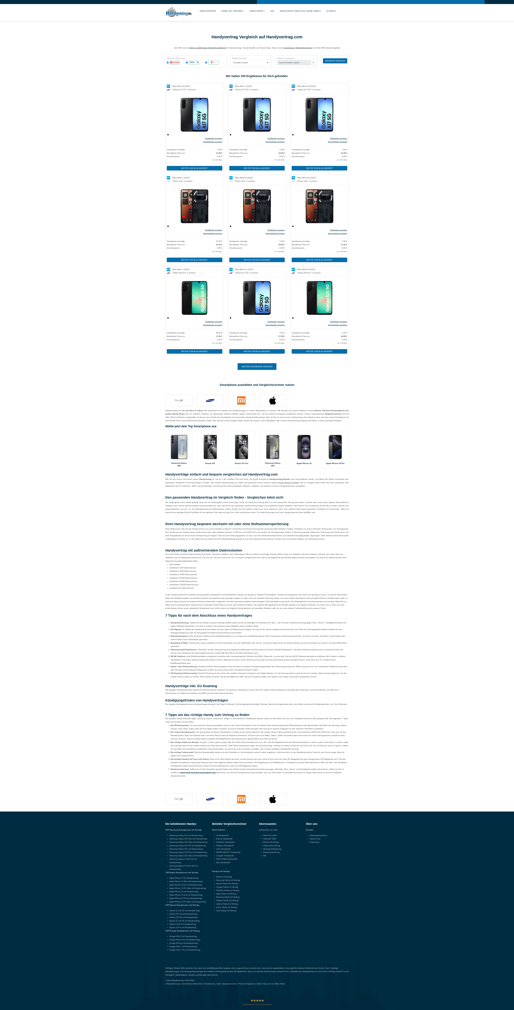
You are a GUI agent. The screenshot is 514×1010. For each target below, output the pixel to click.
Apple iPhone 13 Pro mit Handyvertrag (185, 898)
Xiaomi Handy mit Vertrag (227, 883)
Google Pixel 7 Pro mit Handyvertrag (184, 950)
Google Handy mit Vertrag (227, 887)
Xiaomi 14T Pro (241, 463)
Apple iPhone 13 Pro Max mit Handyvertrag (187, 902)
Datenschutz (315, 839)
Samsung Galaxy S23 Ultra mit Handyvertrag (188, 842)
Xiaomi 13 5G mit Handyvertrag (182, 924)
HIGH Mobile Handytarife (226, 859)
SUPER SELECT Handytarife (228, 852)
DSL (272, 11)
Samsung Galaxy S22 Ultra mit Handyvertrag (188, 856)
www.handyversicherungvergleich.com (198, 772)
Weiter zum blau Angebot (194, 168)
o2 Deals (331, 11)
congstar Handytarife (225, 856)
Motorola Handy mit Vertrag (227, 897)
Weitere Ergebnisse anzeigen (257, 366)
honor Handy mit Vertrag (226, 907)
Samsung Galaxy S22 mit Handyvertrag (186, 849)
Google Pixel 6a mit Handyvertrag (183, 943)
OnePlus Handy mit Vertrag (227, 890)
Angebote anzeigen (335, 61)
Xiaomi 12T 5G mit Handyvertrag (183, 914)
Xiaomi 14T (210, 463)
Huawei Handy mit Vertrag (227, 900)
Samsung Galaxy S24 (272, 464)
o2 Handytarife (222, 835)
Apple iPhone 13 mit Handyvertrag (183, 891)
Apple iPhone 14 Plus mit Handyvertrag (186, 881)
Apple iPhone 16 (303, 463)
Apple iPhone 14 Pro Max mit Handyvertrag (187, 888)
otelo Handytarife (223, 849)
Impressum (314, 842)
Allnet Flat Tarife (270, 835)
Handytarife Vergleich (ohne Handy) (300, 11)
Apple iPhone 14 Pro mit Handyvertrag (185, 885)
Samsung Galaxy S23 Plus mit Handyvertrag (188, 839)
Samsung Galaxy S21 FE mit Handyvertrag (187, 845)
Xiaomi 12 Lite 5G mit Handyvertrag (184, 910)
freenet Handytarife (224, 839)
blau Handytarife (223, 862)
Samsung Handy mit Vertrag (228, 880)
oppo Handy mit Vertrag (226, 894)
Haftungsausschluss (318, 835)
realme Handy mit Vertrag (227, 904)
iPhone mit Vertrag (224, 877)
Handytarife (257, 11)
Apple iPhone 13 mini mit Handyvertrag (185, 895)
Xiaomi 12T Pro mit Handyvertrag (183, 917)
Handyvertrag (208, 11)
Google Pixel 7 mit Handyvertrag (183, 946)
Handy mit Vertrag (232, 11)
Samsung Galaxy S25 (179, 464)
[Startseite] (178, 12)
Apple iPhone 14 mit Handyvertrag (183, 878)
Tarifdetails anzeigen (213, 138)
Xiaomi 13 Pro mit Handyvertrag (182, 927)
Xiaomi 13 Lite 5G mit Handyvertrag (184, 921)
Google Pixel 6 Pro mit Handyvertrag (184, 940)
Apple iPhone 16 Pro (335, 463)
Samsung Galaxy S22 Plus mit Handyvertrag (188, 852)
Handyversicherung (271, 852)
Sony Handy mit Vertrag (226, 910)
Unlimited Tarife (269, 839)
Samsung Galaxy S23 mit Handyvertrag (186, 835)
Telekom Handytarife (225, 845)
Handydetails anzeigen (212, 142)
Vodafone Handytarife (225, 842)
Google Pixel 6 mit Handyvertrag (183, 936)
